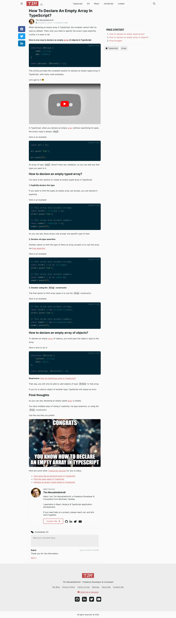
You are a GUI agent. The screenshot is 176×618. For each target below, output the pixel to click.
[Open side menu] (21, 3)
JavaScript (108, 3)
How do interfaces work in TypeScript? (58, 378)
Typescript (77, 3)
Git (88, 3)
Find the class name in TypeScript (49, 479)
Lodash (121, 3)
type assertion (38, 248)
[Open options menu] (154, 3)
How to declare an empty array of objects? (128, 37)
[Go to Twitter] (91, 599)
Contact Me (52, 521)
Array (123, 48)
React (96, 3)
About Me (106, 587)
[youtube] (80, 522)
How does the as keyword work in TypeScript (54, 476)
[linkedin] (21, 43)
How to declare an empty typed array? (127, 34)
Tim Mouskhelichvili (54, 492)
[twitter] (21, 36)
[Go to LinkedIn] (84, 599)
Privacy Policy (68, 587)
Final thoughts (115, 40)
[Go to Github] (77, 599)
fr (41, 4)
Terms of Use (83, 587)
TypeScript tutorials (57, 471)
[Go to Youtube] (98, 599)
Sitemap (95, 587)
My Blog (56, 587)
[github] (66, 522)
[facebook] (21, 29)
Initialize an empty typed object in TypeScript (54, 482)
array (66, 40)
